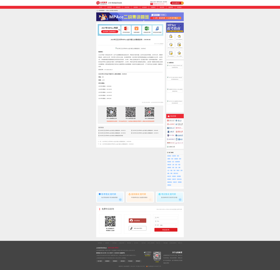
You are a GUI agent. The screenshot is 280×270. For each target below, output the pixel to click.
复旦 (176, 164)
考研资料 (129, 243)
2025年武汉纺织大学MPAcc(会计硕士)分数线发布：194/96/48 (117, 144)
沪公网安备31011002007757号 (154, 266)
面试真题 (179, 176)
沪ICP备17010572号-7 (140, 266)
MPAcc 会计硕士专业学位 (112, 10)
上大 (168, 170)
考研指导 (169, 167)
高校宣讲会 (169, 182)
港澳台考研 (121, 243)
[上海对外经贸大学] (171, 140)
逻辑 (168, 173)
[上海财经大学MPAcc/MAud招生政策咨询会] (175, 91)
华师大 (178, 170)
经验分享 (169, 164)
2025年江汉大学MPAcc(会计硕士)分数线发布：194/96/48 (145, 130)
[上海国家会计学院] (171, 144)
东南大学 (174, 179)
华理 (173, 167)
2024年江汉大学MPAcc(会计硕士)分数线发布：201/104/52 (113, 133)
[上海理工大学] (171, 136)
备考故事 (144, 7)
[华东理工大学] (171, 129)
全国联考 (153, 7)
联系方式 (180, 243)
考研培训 (169, 185)
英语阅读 (169, 161)
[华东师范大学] (179, 129)
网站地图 (165, 243)
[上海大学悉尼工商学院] (179, 140)
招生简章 (162, 7)
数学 (180, 158)
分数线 (168, 158)
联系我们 (179, 7)
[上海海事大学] (179, 136)
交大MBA (136, 243)
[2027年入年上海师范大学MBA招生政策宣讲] (175, 103)
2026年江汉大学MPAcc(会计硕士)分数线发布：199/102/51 (113, 130)
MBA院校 (114, 243)
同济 (179, 164)
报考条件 (174, 176)
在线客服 (137, 220)
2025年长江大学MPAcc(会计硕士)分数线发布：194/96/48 (116, 141)
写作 (174, 170)
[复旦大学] (179, 121)
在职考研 (109, 7)
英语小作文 (176, 173)
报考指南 (100, 243)
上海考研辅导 (101, 10)
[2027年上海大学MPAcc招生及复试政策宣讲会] (175, 79)
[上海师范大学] (171, 147)
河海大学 (175, 182)
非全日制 (127, 7)
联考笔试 (169, 155)
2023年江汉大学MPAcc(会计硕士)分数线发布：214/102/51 (145, 133)
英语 (178, 155)
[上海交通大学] (171, 121)
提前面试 (176, 158)
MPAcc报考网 (151, 243)
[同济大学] (179, 125)
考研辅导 (118, 7)
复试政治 (169, 179)
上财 (173, 164)
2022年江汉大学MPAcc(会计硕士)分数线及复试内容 (111, 135)
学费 (179, 167)
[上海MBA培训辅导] (102, 3)
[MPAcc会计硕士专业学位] (175, 32)
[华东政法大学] (179, 144)
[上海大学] (171, 132)
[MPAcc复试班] (140, 16)
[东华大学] (179, 132)
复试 (172, 158)
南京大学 (169, 176)
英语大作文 (179, 179)
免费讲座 (171, 7)
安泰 (176, 167)
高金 (171, 170)
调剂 (171, 173)
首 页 (100, 7)
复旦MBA (144, 243)
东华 (181, 170)
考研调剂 (136, 7)
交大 (173, 161)
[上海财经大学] (171, 125)
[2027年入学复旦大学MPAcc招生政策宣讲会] (175, 67)
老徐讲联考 (177, 161)
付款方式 (158, 243)
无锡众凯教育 (173, 243)
